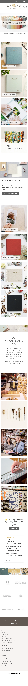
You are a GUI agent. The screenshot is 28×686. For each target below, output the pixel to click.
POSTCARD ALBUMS (9, 66)
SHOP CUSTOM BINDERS (10, 193)
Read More (14, 528)
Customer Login (5, 650)
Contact (3, 655)
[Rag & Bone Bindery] (14, 7)
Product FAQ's (5, 636)
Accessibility (4, 654)
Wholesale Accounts (6, 642)
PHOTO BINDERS (8, 314)
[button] (2, 548)
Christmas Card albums (11, 257)
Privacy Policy (5, 652)
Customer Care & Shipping (8, 648)
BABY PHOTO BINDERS (9, 229)
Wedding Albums (8, 285)
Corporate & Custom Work (8, 640)
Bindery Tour (4, 634)
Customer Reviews (6, 638)
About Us (3, 633)
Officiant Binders (9, 94)
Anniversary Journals (10, 122)
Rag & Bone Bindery (15, 673)
